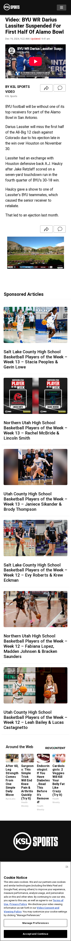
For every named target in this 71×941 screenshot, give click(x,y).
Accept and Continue (35, 933)
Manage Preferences (35, 923)
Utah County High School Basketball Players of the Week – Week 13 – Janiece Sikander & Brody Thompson (35, 501)
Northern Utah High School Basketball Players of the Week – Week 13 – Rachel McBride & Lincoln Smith (35, 430)
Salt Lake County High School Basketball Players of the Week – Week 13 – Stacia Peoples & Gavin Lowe (35, 359)
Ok (67, 866)
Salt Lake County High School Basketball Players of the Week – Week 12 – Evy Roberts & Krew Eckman (35, 572)
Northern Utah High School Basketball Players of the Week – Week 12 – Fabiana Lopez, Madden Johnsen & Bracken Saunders (35, 646)
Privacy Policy (18, 904)
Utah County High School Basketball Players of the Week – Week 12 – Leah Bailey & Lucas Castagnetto (35, 720)
